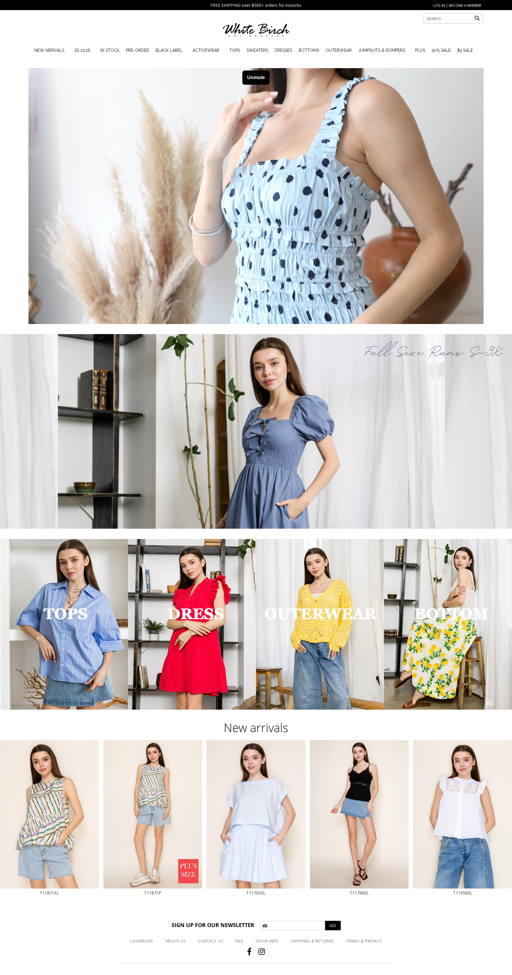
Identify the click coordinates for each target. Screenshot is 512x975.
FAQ (240, 941)
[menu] (252, 50)
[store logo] (256, 32)
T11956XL (462, 893)
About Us (175, 941)
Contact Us (211, 941)
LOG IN (439, 5)
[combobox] (453, 18)
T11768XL (359, 893)
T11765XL (255, 893)
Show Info (267, 941)
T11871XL (49, 893)
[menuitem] (49, 50)
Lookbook (141, 941)
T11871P (152, 893)
